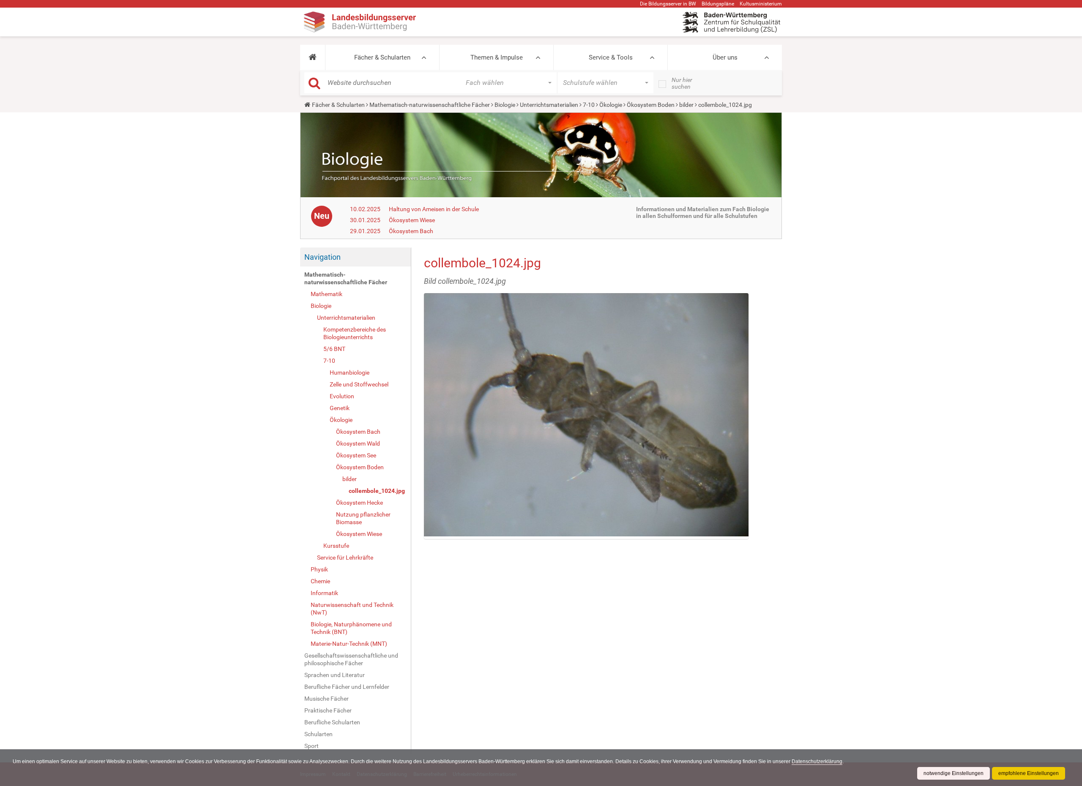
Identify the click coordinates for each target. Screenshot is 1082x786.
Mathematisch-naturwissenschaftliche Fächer (429, 104)
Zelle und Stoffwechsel (359, 384)
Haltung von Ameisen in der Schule (434, 209)
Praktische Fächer (328, 710)
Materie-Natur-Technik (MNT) (349, 643)
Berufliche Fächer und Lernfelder (346, 686)
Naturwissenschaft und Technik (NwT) (352, 608)
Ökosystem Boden (651, 104)
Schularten (318, 734)
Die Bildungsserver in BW (668, 4)
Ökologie (610, 104)
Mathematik (326, 294)
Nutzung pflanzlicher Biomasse (363, 518)
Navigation (322, 257)
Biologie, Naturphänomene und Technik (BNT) (351, 628)
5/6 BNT (334, 348)
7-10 (589, 104)
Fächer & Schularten (382, 57)
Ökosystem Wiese (412, 220)
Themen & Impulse (496, 57)
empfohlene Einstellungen (1028, 773)
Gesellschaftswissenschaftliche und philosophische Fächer (351, 659)
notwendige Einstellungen (954, 773)
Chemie (320, 581)
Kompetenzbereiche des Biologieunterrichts (354, 333)
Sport (311, 745)
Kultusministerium (761, 4)
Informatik (324, 593)
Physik (319, 569)
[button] (313, 57)
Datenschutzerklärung (817, 761)
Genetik (340, 408)
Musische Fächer (326, 698)
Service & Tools (611, 57)
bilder (686, 104)
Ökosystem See (356, 455)
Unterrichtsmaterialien (549, 104)
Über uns (725, 57)
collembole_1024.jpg (377, 490)
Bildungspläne (718, 4)
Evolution (342, 396)
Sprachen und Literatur (334, 675)
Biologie (505, 104)
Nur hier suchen (682, 83)
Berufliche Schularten (332, 722)
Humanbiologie (349, 372)
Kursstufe (336, 545)
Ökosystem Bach (411, 231)
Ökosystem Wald (358, 443)
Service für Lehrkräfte (345, 557)
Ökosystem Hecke (359, 502)
